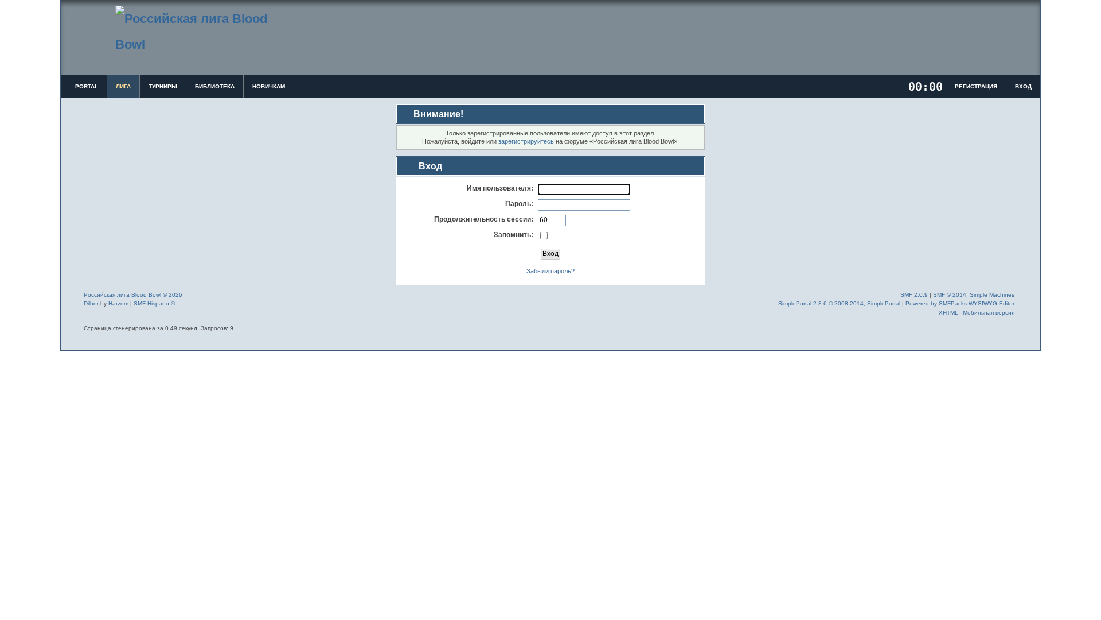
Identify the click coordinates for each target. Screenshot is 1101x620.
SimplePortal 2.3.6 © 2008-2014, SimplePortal (839, 303)
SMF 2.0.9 (914, 295)
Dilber (91, 303)
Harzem (118, 303)
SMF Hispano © (154, 303)
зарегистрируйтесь (526, 141)
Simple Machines (992, 295)
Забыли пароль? (550, 271)
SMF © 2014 (949, 295)
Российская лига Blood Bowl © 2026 (133, 295)
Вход (1023, 86)
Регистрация (976, 86)
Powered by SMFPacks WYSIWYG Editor (959, 303)
